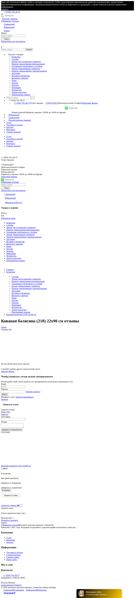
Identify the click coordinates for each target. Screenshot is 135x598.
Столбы (15, 277)
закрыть (4, 399)
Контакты (10, 130)
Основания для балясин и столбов (27, 284)
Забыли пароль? (33, 392)
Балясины (10, 272)
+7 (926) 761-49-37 (22, 103)
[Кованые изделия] (10, 525)
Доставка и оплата (14, 125)
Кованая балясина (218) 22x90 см (21, 314)
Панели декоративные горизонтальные (29, 288)
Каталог (10, 127)
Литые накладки (19, 310)
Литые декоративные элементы (26, 286)
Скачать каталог (13, 132)
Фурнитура (17, 307)
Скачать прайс (12, 557)
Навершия (16, 305)
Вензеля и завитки (20, 295)
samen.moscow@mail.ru (11, 585)
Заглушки (16, 291)
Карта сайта (11, 559)
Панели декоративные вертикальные (28, 281)
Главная (9, 269)
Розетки (15, 303)
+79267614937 (51, 103)
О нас (8, 122)
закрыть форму (8, 371)
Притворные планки (21, 312)
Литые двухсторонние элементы (26, 279)
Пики (14, 298)
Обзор (4, 327)
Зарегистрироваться (25, 397)
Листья (15, 300)
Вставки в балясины (21, 293)
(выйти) (4, 414)
